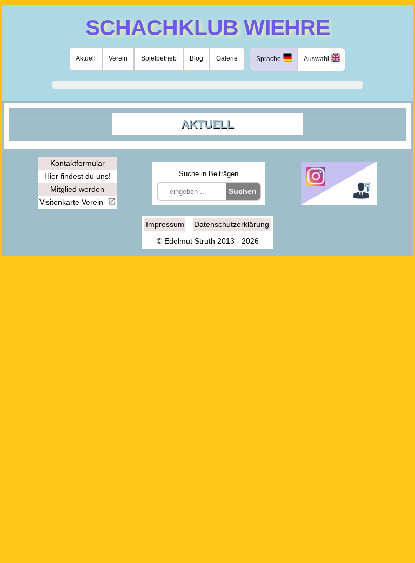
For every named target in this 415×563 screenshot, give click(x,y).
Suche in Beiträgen (208, 174)
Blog (196, 58)
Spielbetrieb (159, 58)
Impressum (165, 224)
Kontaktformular (77, 163)
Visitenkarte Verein (72, 202)
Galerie (227, 58)
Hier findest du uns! (77, 176)
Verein (118, 58)
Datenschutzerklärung (231, 224)
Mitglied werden (77, 189)
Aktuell (86, 58)
